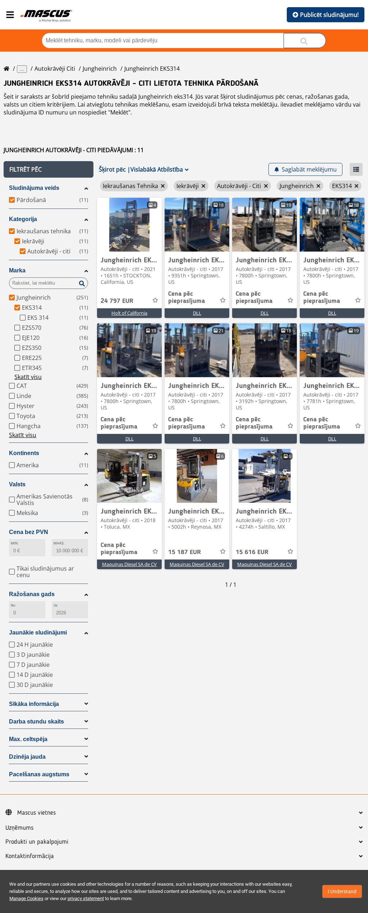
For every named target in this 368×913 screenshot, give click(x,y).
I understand (342, 891)
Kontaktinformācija (29, 856)
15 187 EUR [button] (184, 552)
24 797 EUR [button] (117, 301)
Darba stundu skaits (36, 721)
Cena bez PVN (28, 532)
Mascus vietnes (36, 813)
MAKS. (59, 543)
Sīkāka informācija (34, 704)
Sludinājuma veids (34, 188)
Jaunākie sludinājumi (38, 632)
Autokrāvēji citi (54, 68)
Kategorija (23, 219)
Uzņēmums (19, 828)
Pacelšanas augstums (39, 774)
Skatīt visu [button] (28, 377)
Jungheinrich (100, 68)
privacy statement (86, 898)
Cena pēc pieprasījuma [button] (186, 297)
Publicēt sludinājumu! (329, 15)
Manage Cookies (26, 898)
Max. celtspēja (28, 739)
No (13, 605)
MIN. (15, 543)
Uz (56, 605)
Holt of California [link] (129, 313)
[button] (48, 169)
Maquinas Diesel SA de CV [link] (129, 564)
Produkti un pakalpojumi (36, 842)
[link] (129, 225)
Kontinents (24, 453)
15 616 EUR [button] (252, 552)
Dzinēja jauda (27, 757)
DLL (197, 313)
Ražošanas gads (32, 594)
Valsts (17, 484)
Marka (17, 270)
